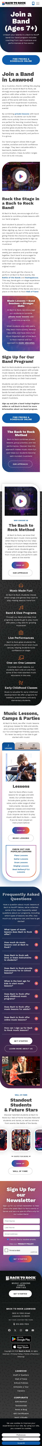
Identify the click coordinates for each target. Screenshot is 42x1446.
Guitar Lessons (21, 859)
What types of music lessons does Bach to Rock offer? (18, 931)
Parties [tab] (33, 748)
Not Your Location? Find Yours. (21, 1320)
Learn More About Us (21, 1049)
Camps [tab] (21, 748)
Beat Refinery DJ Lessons (21, 870)
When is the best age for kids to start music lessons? (17, 983)
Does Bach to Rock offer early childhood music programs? (17, 996)
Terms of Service (31, 1354)
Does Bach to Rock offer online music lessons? (17, 1018)
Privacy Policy (17, 1354)
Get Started (21, 1041)
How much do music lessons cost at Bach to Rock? (16, 944)
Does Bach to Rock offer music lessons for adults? (17, 1008)
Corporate (21, 1397)
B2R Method (21, 1402)
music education (26, 343)
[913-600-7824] (32, 3)
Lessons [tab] (8, 748)
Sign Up (20, 565)
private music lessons (18, 317)
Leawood (21, 1371)
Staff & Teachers (21, 1375)
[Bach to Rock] (14, 3)
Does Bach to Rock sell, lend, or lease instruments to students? (17, 957)
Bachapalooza (31, 278)
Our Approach (20, 464)
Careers (21, 1391)
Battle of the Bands (11, 278)
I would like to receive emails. (22, 1239)
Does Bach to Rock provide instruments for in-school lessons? (18, 970)
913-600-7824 (22, 1324)
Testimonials (21, 1405)
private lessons (22, 114)
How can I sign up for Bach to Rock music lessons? (18, 1029)
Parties (21, 1287)
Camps (21, 1285)
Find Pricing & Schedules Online (21, 60)
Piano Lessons (21, 855)
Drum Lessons (21, 862)
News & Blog (21, 1409)
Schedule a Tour (21, 1387)
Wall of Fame (32, 291)
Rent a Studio (21, 1417)
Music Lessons (21, 838)
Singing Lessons (21, 866)
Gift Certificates (21, 1413)
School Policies (21, 1383)
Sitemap (21, 1357)
